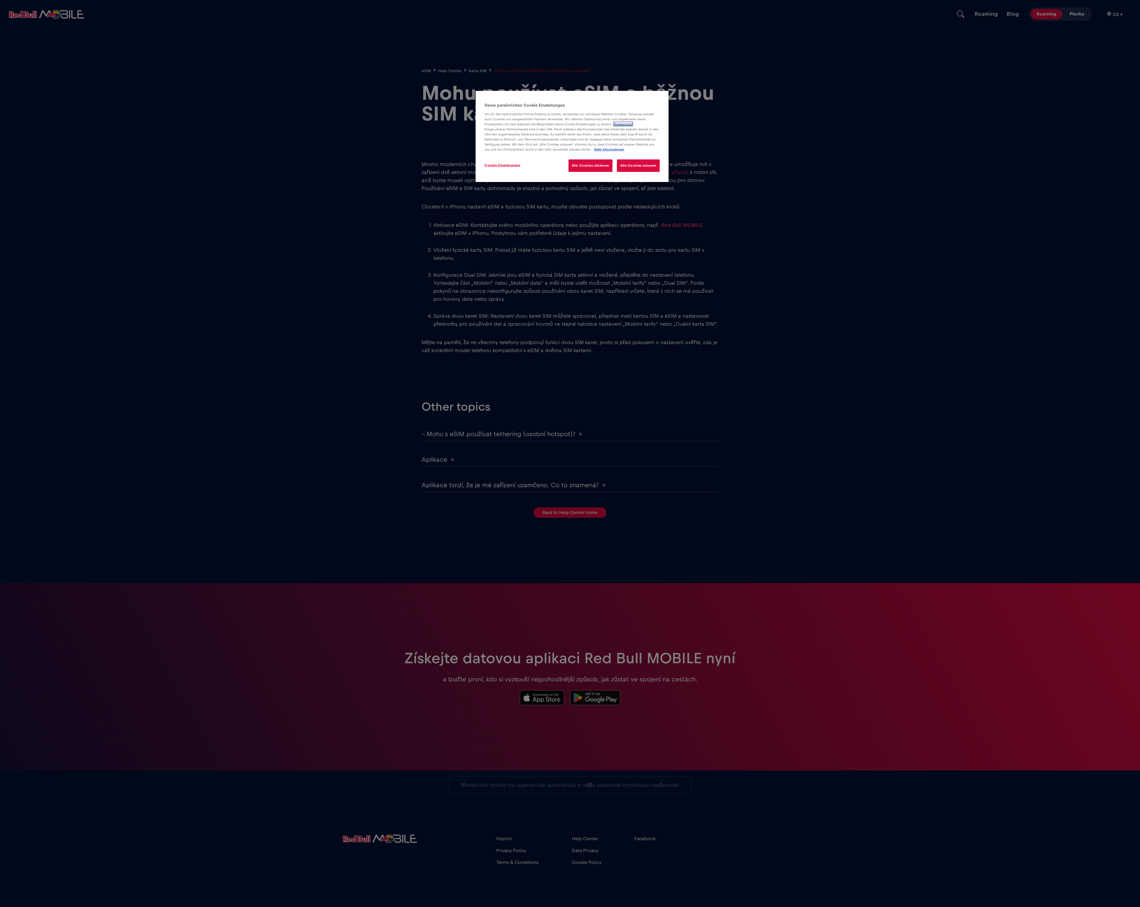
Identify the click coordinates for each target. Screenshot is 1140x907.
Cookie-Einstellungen (502, 165)
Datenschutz (623, 124)
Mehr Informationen (609, 149)
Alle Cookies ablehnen (590, 165)
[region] (572, 136)
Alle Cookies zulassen (638, 165)
